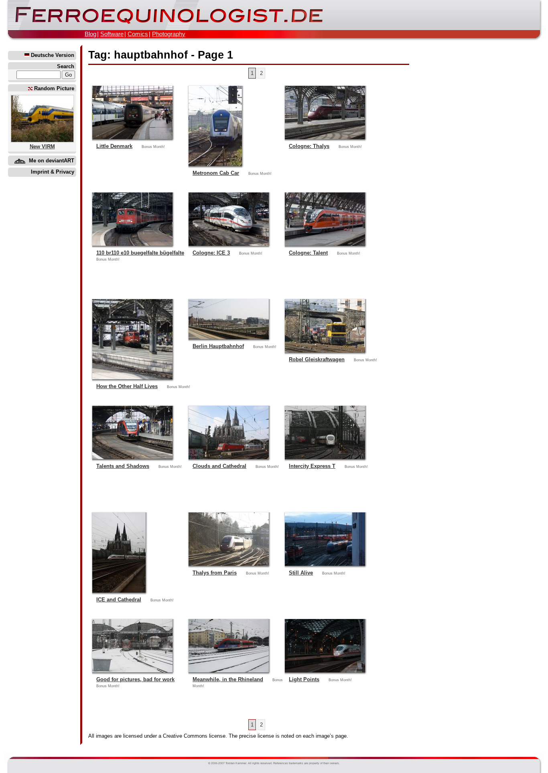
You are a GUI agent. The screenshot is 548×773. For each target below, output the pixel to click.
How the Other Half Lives (127, 386)
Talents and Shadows (122, 466)
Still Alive (301, 573)
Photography (168, 33)
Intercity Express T (312, 466)
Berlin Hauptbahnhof (218, 346)
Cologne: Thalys (309, 146)
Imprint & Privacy (52, 172)
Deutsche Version (51, 55)
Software (112, 33)
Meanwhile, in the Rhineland (228, 679)
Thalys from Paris (215, 573)
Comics (138, 33)
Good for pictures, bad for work (135, 679)
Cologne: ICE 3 (211, 253)
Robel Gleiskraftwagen (317, 359)
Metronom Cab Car (216, 173)
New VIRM (42, 147)
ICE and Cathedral (118, 600)
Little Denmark (114, 146)
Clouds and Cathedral (219, 466)
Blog (90, 33)
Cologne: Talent (308, 253)
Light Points (304, 679)
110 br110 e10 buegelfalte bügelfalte (140, 253)
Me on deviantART (51, 161)
